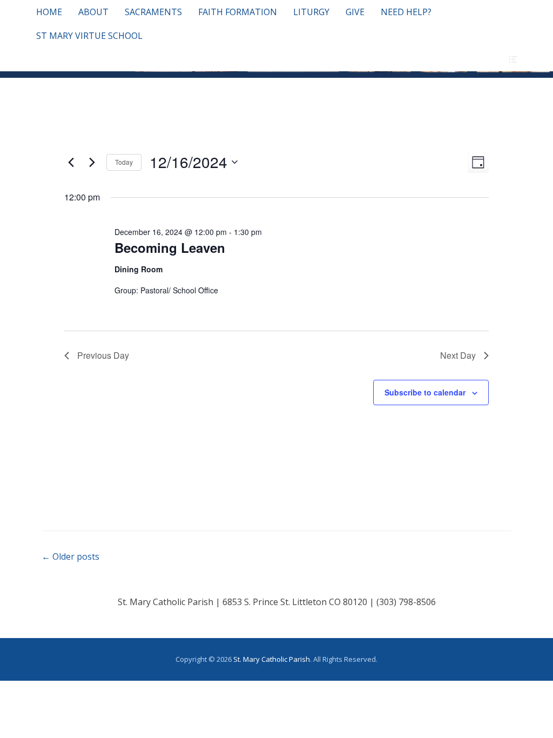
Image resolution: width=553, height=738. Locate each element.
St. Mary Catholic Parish (271, 659)
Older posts (70, 556)
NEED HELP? (406, 12)
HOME (49, 12)
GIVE (355, 12)
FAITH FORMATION (237, 12)
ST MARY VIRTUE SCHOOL (89, 36)
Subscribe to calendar (425, 392)
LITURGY (311, 12)
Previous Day (103, 355)
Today (124, 161)
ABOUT (93, 12)
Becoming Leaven (169, 247)
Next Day (458, 355)
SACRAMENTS (153, 12)
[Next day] (91, 162)
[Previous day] (70, 162)
